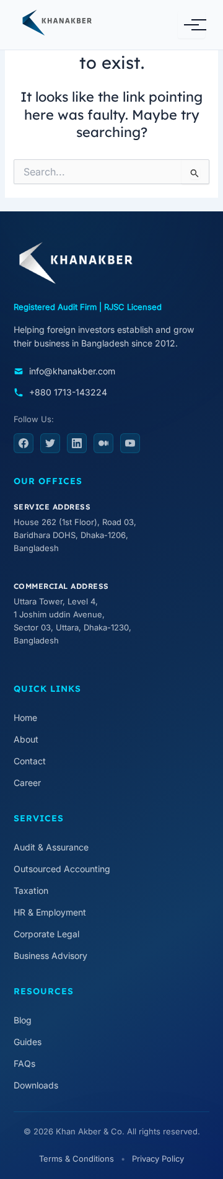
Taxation (31, 890)
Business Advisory (50, 955)
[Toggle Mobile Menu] (191, 24)
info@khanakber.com (72, 371)
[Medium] (103, 443)
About (26, 739)
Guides (28, 1041)
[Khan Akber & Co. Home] (73, 24)
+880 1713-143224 (68, 392)
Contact (30, 761)
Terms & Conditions (76, 1159)
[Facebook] (23, 443)
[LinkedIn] (77, 443)
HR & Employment (50, 912)
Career (27, 782)
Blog (23, 1020)
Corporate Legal (46, 934)
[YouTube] (130, 443)
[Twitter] (50, 443)
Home (25, 717)
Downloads (36, 1085)
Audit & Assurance (51, 847)
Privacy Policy (158, 1159)
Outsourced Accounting (62, 868)
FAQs (24, 1063)
